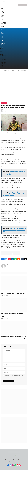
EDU (2, 10)
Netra (6, 109)
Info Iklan (17, 462)
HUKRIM (2, 33)
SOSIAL (2, 47)
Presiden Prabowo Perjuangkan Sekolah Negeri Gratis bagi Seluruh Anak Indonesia (13, 292)
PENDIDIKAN (3, 43)
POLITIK (2, 46)
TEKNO (2, 36)
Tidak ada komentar (21, 109)
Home (2, 70)
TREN (2, 37)
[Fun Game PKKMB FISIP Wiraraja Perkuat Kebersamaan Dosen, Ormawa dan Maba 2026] (14, 305)
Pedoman (20, 459)
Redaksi (15, 459)
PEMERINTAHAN (4, 42)
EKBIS (2, 29)
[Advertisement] (14, 88)
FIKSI (2, 11)
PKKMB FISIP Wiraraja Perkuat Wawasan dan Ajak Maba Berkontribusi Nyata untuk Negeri (13, 337)
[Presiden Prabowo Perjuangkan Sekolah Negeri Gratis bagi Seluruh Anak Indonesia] (14, 283)
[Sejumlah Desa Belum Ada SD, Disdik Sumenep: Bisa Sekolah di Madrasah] (14, 122)
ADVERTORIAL (3, 39)
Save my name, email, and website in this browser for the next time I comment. (13, 376)
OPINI (2, 40)
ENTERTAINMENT (4, 35)
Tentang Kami (8, 459)
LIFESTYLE (3, 28)
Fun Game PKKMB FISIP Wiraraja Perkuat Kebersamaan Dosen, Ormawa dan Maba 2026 (12, 315)
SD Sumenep (16, 254)
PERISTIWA (3, 44)
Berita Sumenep (5, 252)
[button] (22, 1)
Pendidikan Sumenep (7, 254)
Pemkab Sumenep (15, 252)
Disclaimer (11, 462)
